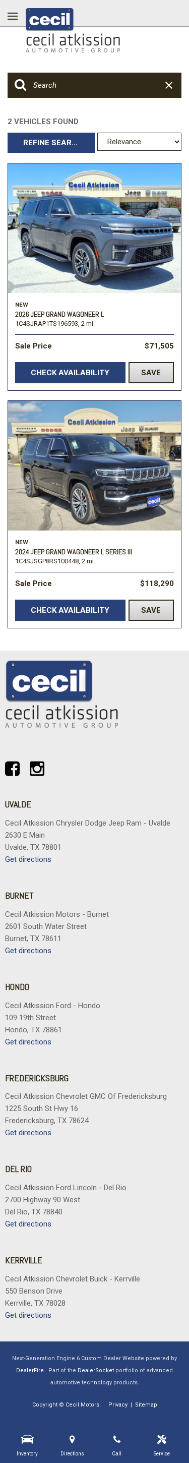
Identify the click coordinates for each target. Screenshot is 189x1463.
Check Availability (70, 372)
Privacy (118, 1404)
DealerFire (30, 1370)
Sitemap (146, 1404)
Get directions (28, 859)
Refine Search (53, 142)
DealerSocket (96, 1370)
